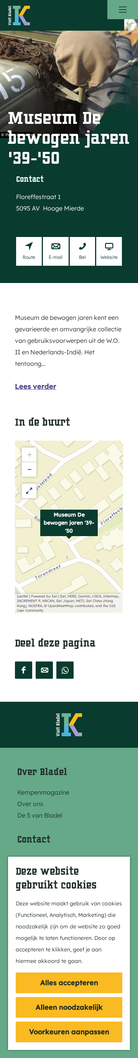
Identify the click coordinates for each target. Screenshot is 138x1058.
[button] (69, 526)
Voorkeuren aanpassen (69, 1031)
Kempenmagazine (43, 792)
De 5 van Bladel (39, 815)
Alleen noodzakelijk (69, 1007)
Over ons (30, 804)
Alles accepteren (69, 982)
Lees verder (35, 386)
